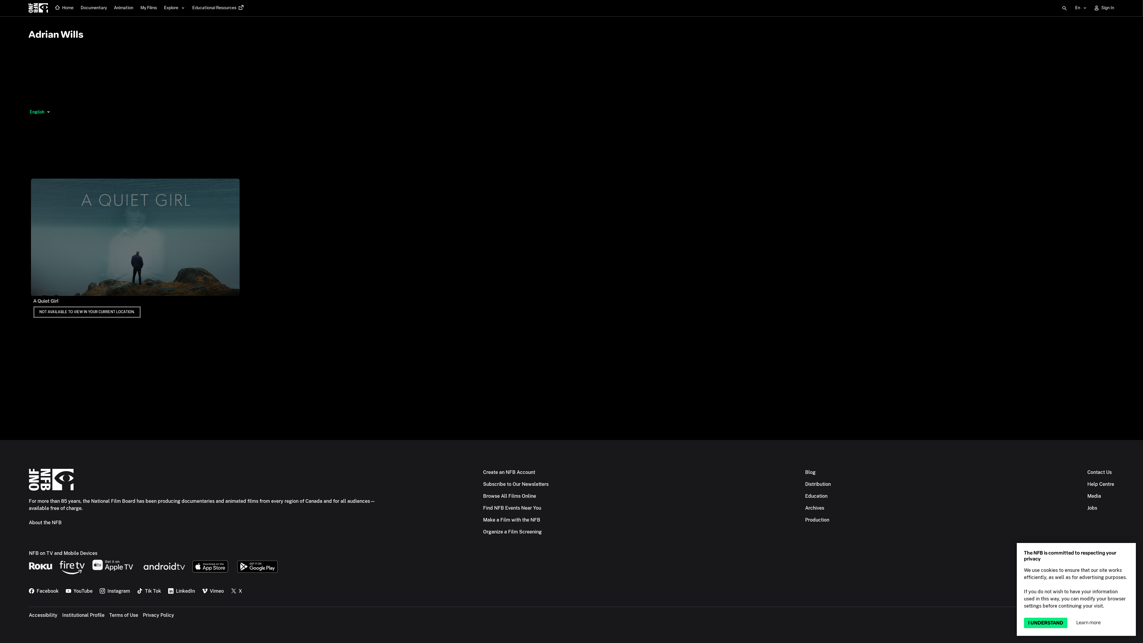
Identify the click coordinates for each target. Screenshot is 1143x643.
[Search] (1064, 8)
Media (1094, 496)
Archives (814, 508)
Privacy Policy (158, 615)
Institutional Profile (83, 615)
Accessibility (43, 615)
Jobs (1092, 508)
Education (816, 496)
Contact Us (1099, 472)
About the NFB (45, 522)
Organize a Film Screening (512, 532)
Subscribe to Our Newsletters (516, 484)
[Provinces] (48, 111)
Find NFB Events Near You (512, 508)
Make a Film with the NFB (511, 520)
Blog (810, 472)
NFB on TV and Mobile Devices (63, 553)
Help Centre (1100, 484)
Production (817, 520)
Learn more (1088, 622)
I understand (1045, 623)
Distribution (818, 484)
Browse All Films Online (509, 496)
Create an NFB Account (509, 472)
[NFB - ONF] (38, 8)
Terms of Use (123, 615)
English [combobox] (37, 112)
